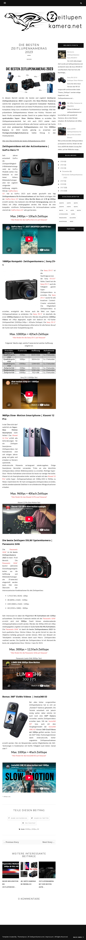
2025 (62, 165)
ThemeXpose (22, 937)
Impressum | (50, 937)
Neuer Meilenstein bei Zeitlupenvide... (10, 884)
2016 (62, 191)
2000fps (61, 206)
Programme (63, 217)
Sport (71, 221)
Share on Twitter (41, 818)
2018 (62, 184)
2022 (62, 168)
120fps (69, 203)
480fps (61, 210)
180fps (76, 203)
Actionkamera (63, 214)
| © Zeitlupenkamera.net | (36, 937)
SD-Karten (73, 217)
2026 (62, 161)
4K (38, 829)
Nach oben (77, 937)
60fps (72, 210)
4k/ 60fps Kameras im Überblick (28, 882)
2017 (62, 187)
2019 (62, 181)
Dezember (65, 171)
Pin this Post (30, 823)
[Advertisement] (71, 248)
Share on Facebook (19, 818)
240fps (33, 829)
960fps (79, 210)
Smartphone (63, 221)
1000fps (28, 829)
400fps (76, 206)
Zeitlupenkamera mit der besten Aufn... (46, 884)
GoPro (73, 214)
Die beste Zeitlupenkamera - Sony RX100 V (73, 55)
